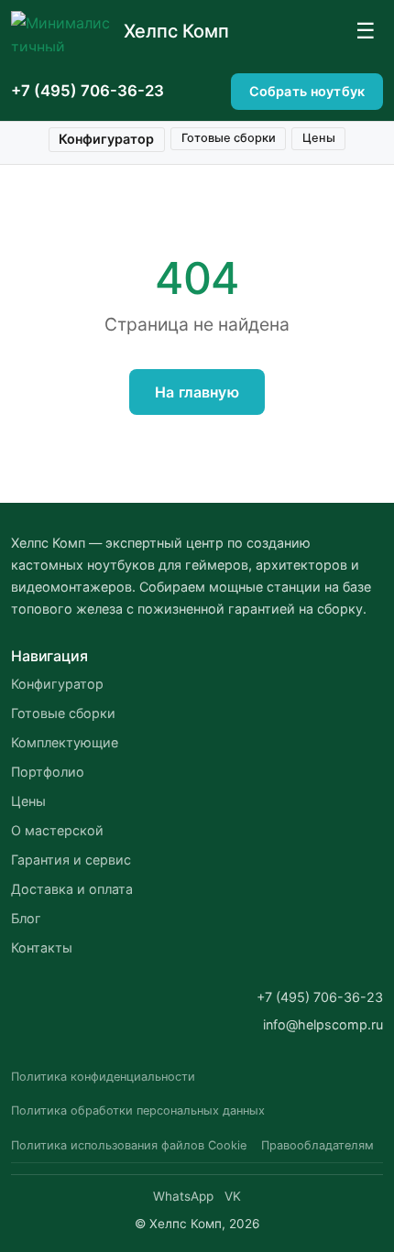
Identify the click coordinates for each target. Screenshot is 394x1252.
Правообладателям (317, 1145)
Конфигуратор (106, 139)
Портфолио (47, 771)
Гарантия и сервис (71, 859)
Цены (318, 138)
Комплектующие (64, 742)
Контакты (41, 947)
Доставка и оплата (72, 889)
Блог (26, 918)
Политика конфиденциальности (103, 1076)
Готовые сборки (228, 138)
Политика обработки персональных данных (138, 1110)
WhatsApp (183, 1196)
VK (232, 1196)
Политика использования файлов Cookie (128, 1145)
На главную (197, 392)
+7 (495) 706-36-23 (87, 91)
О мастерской (57, 830)
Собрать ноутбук (307, 91)
